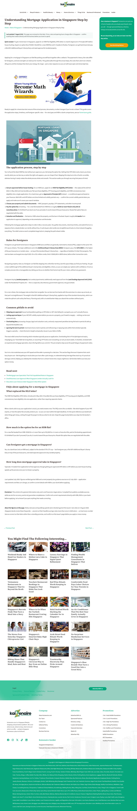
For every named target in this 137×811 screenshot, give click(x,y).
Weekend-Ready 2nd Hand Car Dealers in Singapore (17, 557)
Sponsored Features (76, 719)
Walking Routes (66, 788)
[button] (25, 12)
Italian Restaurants (82, 765)
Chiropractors (33, 788)
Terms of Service (29, 691)
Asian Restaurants (72, 765)
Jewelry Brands (17, 781)
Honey (16, 784)
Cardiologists (36, 781)
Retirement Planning (65, 807)
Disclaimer (50, 691)
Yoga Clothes (88, 784)
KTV (69, 791)
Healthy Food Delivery (107, 784)
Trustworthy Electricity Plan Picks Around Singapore (57, 663)
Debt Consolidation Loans (23, 800)
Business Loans (93, 800)
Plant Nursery (118, 794)
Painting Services (21, 794)
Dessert (112, 772)
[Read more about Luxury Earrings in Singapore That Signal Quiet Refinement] (59, 547)
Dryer (108, 794)
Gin (48, 775)
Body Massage (59, 781)
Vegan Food (94, 781)
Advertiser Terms (37, 695)
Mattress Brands (59, 794)
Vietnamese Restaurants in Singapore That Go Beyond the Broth (16, 586)
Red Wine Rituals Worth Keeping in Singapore (58, 584)
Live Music (85, 788)
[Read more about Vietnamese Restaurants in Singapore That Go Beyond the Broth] (17, 574)
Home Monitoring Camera (40, 797)
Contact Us (42, 722)
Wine (48, 769)
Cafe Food (58, 765)
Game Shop (43, 791)
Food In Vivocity (55, 772)
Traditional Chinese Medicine (45, 788)
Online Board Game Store (85, 791)
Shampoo (24, 781)
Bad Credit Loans (113, 797)
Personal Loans (85, 797)
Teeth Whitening (49, 781)
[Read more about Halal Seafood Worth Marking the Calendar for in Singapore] (59, 601)
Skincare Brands (46, 784)
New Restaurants (50, 765)
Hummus (87, 781)
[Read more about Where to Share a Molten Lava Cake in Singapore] (38, 547)
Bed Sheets (46, 794)
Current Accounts (41, 807)
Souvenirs (18, 791)
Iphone (43, 778)
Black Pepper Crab (82, 772)
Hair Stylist (74, 784)
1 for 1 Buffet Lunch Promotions (112, 728)
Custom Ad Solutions (77, 725)
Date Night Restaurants (57, 769)
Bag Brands (96, 778)
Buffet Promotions (108, 734)
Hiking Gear (78, 788)
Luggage (98, 775)
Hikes (73, 788)
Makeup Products (65, 784)
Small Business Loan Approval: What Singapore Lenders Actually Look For (30, 379)
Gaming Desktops (24, 778)
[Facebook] (8, 740)
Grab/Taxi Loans (20, 807)
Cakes (101, 772)
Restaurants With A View (109, 769)
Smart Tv (22, 797)
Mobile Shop (69, 778)
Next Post (89, 528)
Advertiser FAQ (75, 734)
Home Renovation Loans (111, 803)
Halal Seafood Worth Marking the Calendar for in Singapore (59, 613)
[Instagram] (13, 740)
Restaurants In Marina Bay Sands (31, 791)
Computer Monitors (59, 778)
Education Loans (90, 803)
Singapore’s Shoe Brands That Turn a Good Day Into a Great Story (80, 666)
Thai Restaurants (117, 765)
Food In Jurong (46, 772)
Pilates (82, 784)
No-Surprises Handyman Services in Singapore (80, 636)
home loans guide (85, 112)
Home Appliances (91, 775)
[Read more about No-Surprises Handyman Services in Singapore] (80, 626)
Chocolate (106, 772)
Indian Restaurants (94, 765)
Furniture (36, 794)
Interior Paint (30, 794)
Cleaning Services (52, 797)
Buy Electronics (77, 778)
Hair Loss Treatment (78, 781)
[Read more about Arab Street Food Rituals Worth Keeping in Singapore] (59, 626)
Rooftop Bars (99, 769)
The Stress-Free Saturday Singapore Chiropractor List (17, 636)
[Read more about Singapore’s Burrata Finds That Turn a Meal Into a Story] (17, 601)
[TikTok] (22, 740)
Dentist (43, 781)
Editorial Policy (43, 725)
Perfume (30, 781)
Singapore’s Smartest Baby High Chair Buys (38, 636)
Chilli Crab (90, 772)
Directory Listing (75, 722)
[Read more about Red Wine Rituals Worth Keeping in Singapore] (59, 574)
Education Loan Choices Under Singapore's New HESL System (26, 382)
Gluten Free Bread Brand (104, 781)
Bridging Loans (56, 803)
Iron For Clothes (34, 778)
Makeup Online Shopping (56, 775)
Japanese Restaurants (106, 765)
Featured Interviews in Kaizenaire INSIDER (51, 748)
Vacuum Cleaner (80, 794)
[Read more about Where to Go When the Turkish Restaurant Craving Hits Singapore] (38, 601)
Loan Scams (85, 800)
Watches (104, 775)
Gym (78, 784)
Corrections (42, 728)
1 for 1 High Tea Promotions (111, 722)
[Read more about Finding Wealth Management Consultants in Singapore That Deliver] (80, 547)
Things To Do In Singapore (108, 788)
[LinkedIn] (26, 740)
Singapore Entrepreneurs (46, 745)
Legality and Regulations (62, 800)
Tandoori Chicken (65, 772)
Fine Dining (67, 769)
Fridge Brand (89, 794)
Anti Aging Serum (23, 784)
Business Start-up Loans (117, 800)
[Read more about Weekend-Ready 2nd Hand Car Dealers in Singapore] (17, 547)
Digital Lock (16, 797)
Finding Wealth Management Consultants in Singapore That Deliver (78, 559)
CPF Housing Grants (79, 803)
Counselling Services (23, 788)
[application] (27, 12)
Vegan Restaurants (18, 769)
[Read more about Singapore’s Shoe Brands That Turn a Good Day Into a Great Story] (80, 653)
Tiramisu (18, 775)
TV (40, 778)
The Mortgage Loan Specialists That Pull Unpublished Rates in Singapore (29, 375)
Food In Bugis (28, 772)
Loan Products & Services (48, 800)
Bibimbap (73, 772)
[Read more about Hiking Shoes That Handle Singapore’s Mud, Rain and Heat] (17, 651)
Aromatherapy (58, 788)
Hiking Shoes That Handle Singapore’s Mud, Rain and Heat (17, 661)
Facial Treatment (68, 781)
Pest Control (70, 797)
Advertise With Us (76, 715)
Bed (65, 794)
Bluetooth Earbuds (112, 775)
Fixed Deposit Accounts (52, 807)
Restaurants (41, 765)
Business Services (44, 731)
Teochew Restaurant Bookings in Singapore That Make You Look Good (38, 587)
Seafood (64, 765)
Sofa (41, 794)
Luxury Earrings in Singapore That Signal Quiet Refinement (58, 558)
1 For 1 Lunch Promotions (110, 719)
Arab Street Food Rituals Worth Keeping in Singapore (57, 638)
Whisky (45, 775)
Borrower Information (75, 800)
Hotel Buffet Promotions (110, 731)
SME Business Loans (18, 803)
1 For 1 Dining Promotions (110, 725)
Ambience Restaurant (89, 769)
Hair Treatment (55, 784)
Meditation (117, 784)
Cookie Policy (41, 691)
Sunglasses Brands (105, 778)
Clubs (99, 788)
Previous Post (9, 528)
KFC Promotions (107, 738)
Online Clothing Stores (79, 775)
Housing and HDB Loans (67, 803)
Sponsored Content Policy (21, 695)
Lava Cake (96, 772)
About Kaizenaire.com (45, 715)
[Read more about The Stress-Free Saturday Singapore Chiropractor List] (17, 626)
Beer (37, 775)
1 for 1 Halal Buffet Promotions (112, 715)
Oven (111, 794)
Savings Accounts (31, 807)
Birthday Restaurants (76, 769)
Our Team (42, 719)
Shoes (83, 778)
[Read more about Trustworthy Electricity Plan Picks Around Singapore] (59, 651)
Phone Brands (49, 778)
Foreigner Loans (95, 797)
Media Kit (73, 731)
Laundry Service (62, 797)
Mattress (52, 794)
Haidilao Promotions (109, 741)
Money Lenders (36, 800)
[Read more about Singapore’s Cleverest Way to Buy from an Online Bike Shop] (38, 651)
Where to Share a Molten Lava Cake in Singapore (38, 557)
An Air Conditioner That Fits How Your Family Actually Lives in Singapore (79, 613)
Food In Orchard (36, 772)
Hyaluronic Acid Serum (35, 784)
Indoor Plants (96, 791)
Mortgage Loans (36, 803)
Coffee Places (74, 791)
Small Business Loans (104, 800)
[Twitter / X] (17, 740)
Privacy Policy (17, 691)
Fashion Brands (68, 775)
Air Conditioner (71, 794)
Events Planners (92, 788)
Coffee (27, 775)
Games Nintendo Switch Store (55, 791)
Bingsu (23, 775)
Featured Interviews (76, 728)
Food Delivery (20, 772)
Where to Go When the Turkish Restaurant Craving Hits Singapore (37, 613)
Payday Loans (104, 797)
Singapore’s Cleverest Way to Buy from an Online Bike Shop (38, 663)
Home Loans (27, 803)
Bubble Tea (33, 775)
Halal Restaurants (28, 769)
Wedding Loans (100, 803)
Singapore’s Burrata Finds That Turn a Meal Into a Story (17, 612)
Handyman (78, 797)
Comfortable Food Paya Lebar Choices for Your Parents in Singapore (80, 586)
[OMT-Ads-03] (48, 88)
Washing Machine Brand (99, 794)
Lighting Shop (105, 791)
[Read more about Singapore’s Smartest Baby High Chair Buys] (38, 626)
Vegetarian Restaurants (40, 769)
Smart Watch (28, 797)
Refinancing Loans (46, 803)
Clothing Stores (115, 778)
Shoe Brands (89, 778)
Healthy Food (116, 781)
